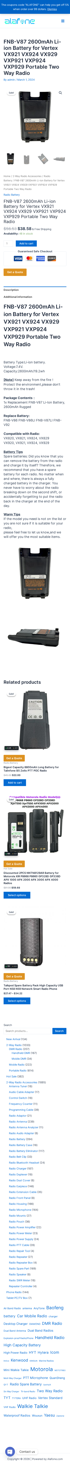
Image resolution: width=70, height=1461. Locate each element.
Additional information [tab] (18, 297)
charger (53, 1316)
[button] (60, 93)
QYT (6, 1384)
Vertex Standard (50, 1398)
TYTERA (16, 1398)
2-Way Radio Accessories (27, 176)
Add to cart (26, 243)
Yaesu (49, 1415)
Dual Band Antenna (15, 1330)
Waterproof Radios (17, 1415)
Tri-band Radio (28, 1391)
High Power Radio (15, 1352)
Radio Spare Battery (26, 1384)
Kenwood (19, 1360)
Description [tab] (11, 290)
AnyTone (39, 1308)
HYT (32, 1352)
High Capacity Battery (22, 1345)
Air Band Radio (12, 1308)
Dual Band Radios (40, 1330)
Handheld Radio (49, 1337)
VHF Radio (10, 1407)
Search (8, 1025)
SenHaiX (47, 1385)
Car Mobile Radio (32, 1316)
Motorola (41, 1369)
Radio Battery (12, 194)
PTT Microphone (35, 1378)
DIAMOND (34, 1323)
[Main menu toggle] (62, 20)
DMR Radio (52, 1323)
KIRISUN (33, 1361)
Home (7, 176)
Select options (17, 895)
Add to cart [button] (15, 782)
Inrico (6, 1361)
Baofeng (55, 1307)
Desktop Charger (16, 1324)
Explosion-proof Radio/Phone (18, 1338)
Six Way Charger (11, 1391)
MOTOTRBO (60, 1370)
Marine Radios (46, 1360)
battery (9, 1316)
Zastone (60, 1416)
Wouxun (37, 1415)
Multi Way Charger (13, 1378)
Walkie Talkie (32, 1406)
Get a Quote (15, 272)
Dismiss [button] (52, 9)
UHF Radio (29, 1398)
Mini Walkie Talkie (16, 1370)
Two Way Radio (50, 1391)
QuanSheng (57, 1378)
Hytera (43, 1352)
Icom (54, 1352)
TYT (7, 1398)
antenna (27, 1308)
